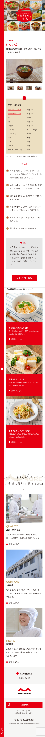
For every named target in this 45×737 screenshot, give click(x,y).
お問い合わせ (25, 675)
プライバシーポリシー (24, 711)
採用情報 (25, 705)
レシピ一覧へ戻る (24, 278)
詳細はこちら (17, 339)
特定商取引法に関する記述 (24, 713)
